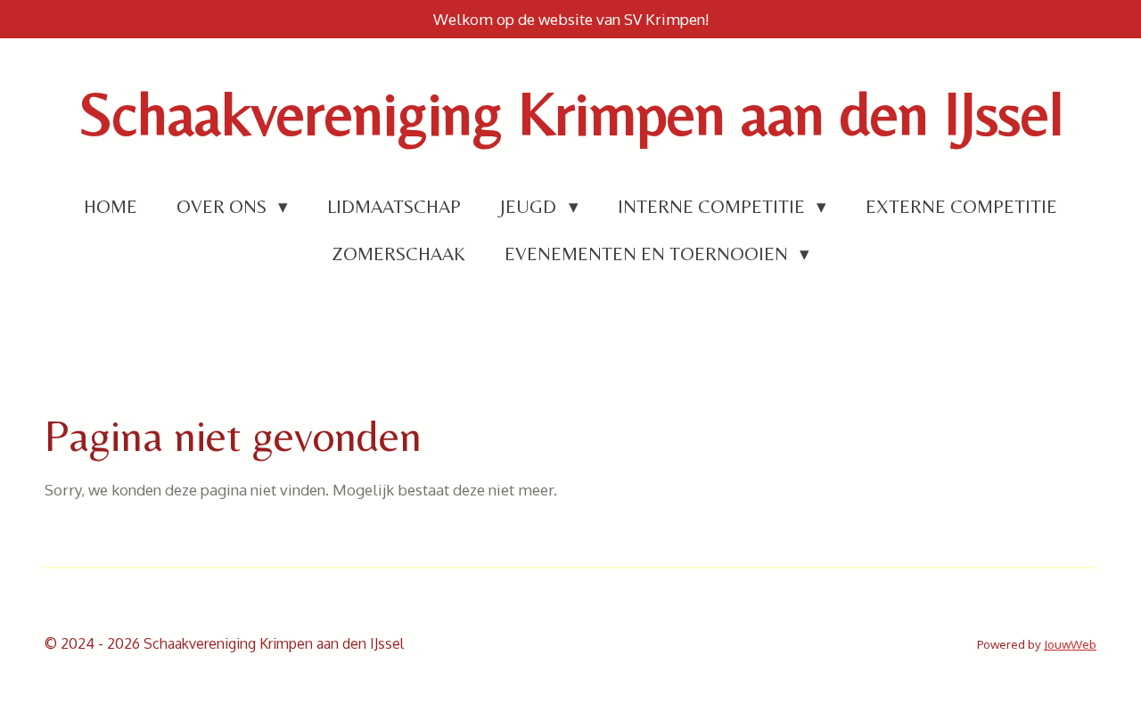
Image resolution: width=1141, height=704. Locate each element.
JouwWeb (1070, 643)
